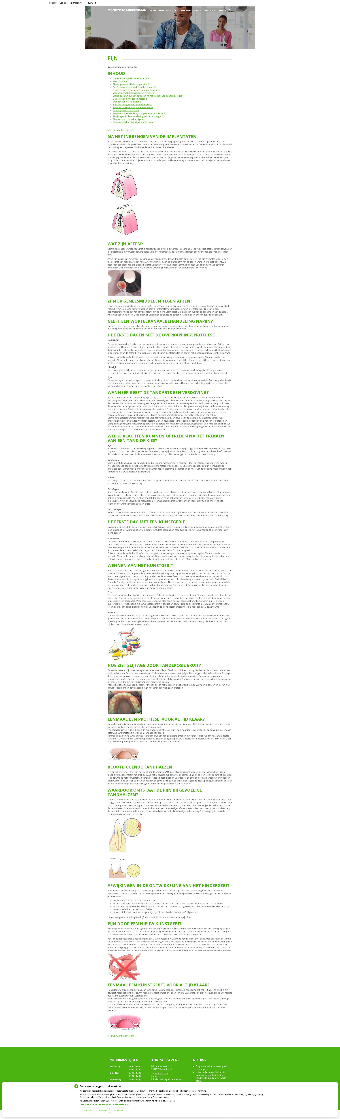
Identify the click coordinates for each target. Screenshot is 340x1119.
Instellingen (87, 1110)
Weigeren (103, 1110)
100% (90, 3)
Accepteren (118, 1110)
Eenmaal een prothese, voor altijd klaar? (133, 107)
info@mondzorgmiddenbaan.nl (166, 1079)
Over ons (164, 10)
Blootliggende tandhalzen (126, 110)
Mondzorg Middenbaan (127, 10)
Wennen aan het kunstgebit (127, 101)
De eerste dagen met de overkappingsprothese (136, 90)
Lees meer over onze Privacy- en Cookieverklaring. (104, 1104)
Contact (208, 10)
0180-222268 (161, 1073)
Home (153, 10)
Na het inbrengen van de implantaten (131, 78)
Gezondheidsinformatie (186, 10)
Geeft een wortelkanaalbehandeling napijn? (134, 87)
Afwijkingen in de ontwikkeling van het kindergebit (138, 116)
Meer (221, 10)
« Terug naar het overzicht (121, 130)
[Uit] (66, 3)
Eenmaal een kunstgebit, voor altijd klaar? (134, 122)
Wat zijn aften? (120, 81)
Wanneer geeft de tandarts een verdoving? (134, 92)
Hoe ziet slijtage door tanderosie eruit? (132, 104)
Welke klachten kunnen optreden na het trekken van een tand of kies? (148, 95)
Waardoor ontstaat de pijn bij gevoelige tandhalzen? (139, 113)
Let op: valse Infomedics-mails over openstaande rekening (210, 1073)
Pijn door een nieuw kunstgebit (128, 119)
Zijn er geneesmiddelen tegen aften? (131, 84)
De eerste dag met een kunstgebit (130, 98)
